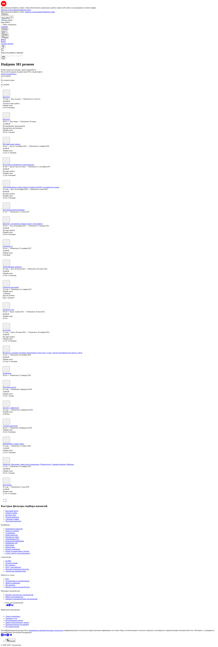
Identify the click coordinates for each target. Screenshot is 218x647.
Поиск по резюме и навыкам (12, 53)
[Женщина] (6, 140)
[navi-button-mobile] (3, 46)
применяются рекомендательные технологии (45, 630)
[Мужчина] (6, 93)
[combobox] (11, 55)
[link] (5, 34)
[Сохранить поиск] (3, 58)
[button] (3, 39)
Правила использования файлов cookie (40, 12)
